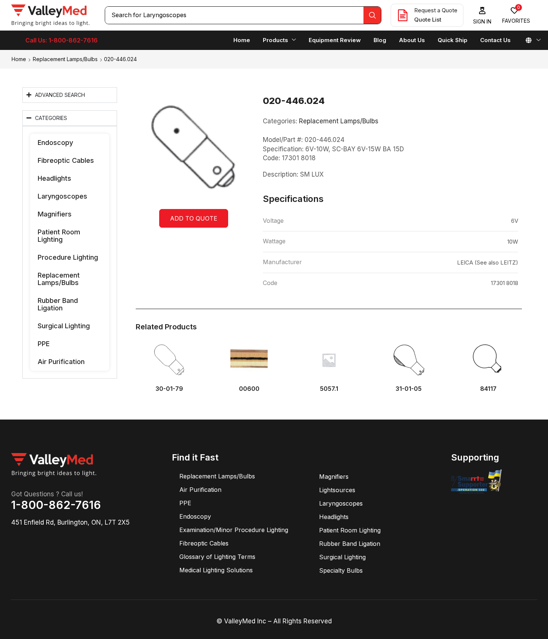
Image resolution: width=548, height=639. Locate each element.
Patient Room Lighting (59, 235)
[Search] (372, 15)
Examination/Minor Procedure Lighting (233, 530)
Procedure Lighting (68, 257)
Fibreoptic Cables (66, 160)
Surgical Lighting (64, 326)
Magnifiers (55, 214)
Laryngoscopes (62, 196)
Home (19, 59)
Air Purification (61, 362)
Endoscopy (55, 142)
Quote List (427, 19)
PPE (44, 344)
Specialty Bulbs (341, 570)
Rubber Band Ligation (58, 304)
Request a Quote (435, 10)
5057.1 (329, 388)
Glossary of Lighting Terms (217, 556)
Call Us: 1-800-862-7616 (61, 40)
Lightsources (337, 490)
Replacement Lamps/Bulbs (65, 59)
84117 (488, 388)
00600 (249, 388)
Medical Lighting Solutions (216, 570)
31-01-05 (409, 388)
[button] (482, 15)
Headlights (54, 178)
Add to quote (193, 218)
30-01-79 (169, 388)
